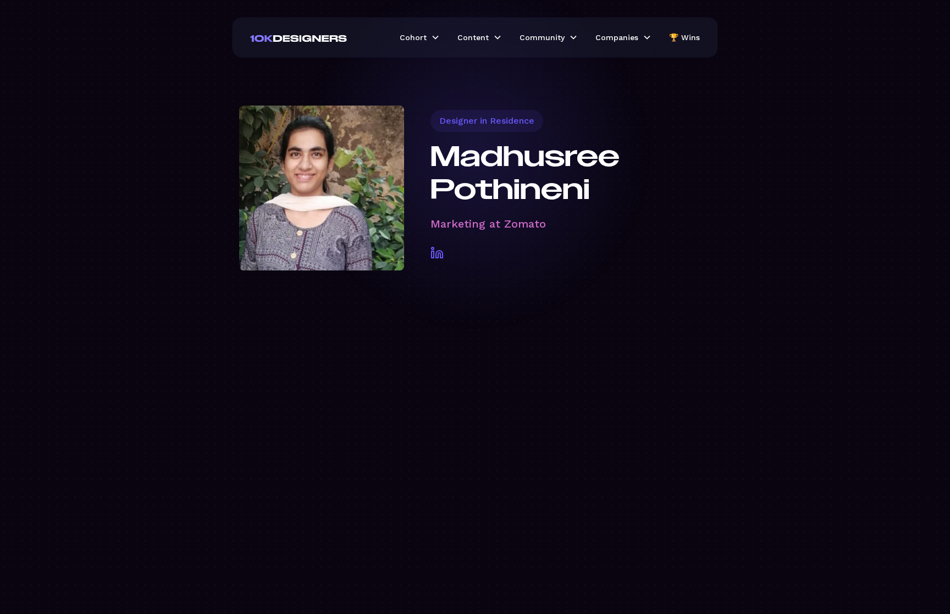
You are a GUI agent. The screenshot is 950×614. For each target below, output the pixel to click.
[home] (316, 37)
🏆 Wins (684, 37)
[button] (420, 37)
